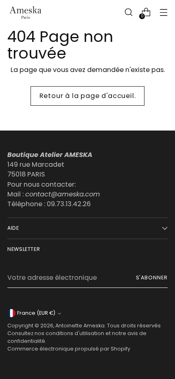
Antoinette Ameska (80, 325)
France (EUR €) (36, 312)
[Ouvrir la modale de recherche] (128, 12)
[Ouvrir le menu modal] (163, 12)
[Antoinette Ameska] (25, 12)
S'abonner (152, 277)
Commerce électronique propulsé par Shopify (68, 348)
